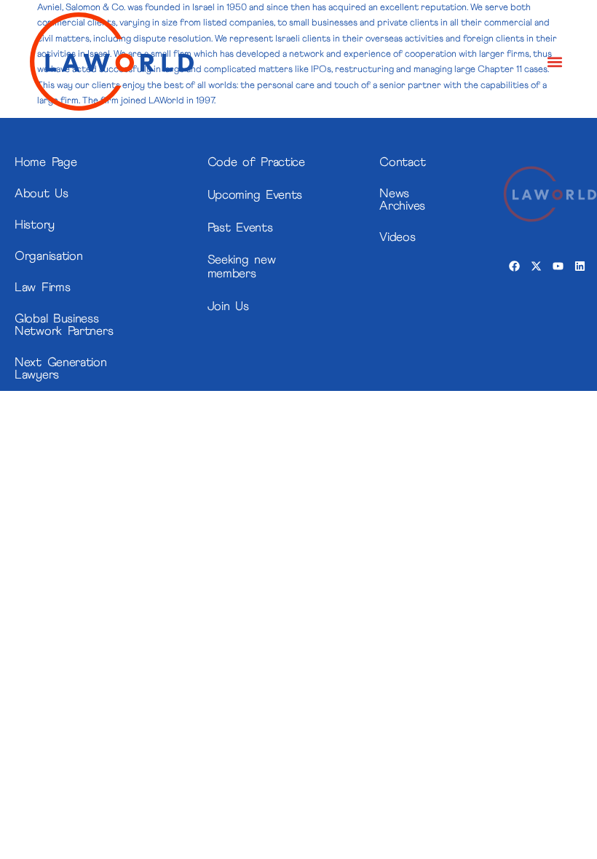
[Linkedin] (579, 266)
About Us (41, 194)
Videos (397, 237)
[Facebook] (514, 266)
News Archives (402, 200)
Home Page (45, 163)
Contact (402, 163)
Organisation (48, 256)
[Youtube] (558, 266)
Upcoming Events (255, 195)
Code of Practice (256, 163)
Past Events (240, 228)
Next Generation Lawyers (61, 369)
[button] (555, 62)
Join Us (228, 307)
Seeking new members (241, 267)
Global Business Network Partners (64, 325)
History (35, 225)
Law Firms (42, 288)
